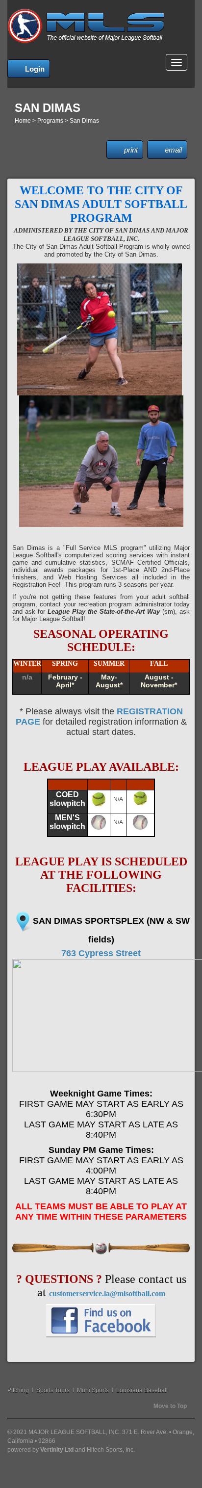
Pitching (18, 1390)
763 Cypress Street (101, 953)
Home (23, 120)
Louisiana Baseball (142, 1390)
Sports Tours (53, 1390)
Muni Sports (93, 1390)
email (173, 150)
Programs (50, 120)
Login (35, 69)
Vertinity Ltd (57, 1449)
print (131, 150)
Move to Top (170, 1406)
